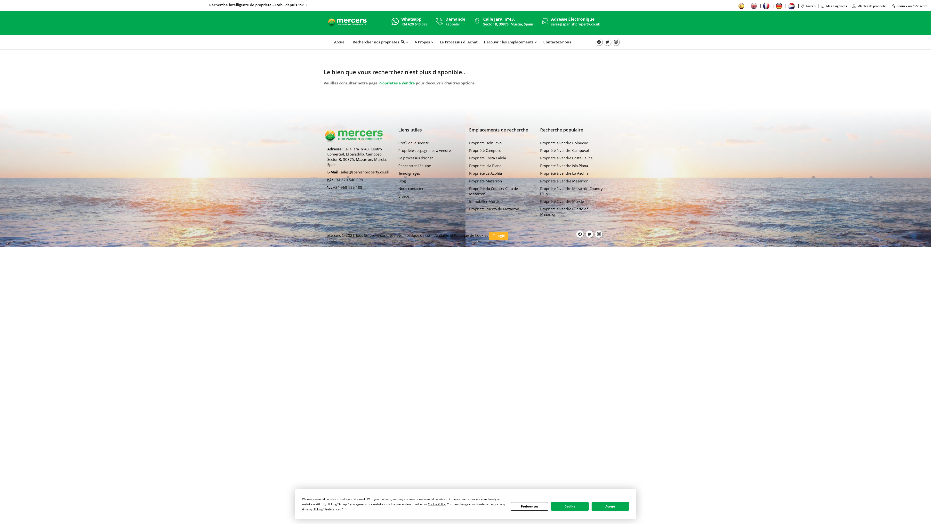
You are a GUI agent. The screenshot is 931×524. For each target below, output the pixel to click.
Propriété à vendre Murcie (562, 201)
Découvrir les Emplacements (508, 42)
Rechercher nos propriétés (377, 42)
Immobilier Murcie (484, 201)
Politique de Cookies (471, 235)
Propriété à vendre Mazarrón (564, 181)
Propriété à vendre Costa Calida (566, 158)
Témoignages (409, 173)
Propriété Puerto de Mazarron (494, 208)
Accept (610, 506)
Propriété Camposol (485, 150)
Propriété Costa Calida (487, 158)
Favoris (811, 6)
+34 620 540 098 (348, 179)
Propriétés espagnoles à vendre (424, 150)
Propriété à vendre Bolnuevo (564, 142)
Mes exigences (836, 6)
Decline (569, 506)
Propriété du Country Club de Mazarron (493, 191)
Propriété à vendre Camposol (564, 150)
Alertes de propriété (872, 6)
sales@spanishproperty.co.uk (575, 24)
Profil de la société (413, 142)
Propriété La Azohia (485, 173)
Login (500, 235)
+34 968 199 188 (347, 187)
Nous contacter (411, 188)
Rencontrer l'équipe (414, 165)
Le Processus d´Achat (459, 42)
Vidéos (403, 196)
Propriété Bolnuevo (485, 142)
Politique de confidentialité (427, 235)
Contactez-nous (557, 42)
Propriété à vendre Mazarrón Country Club (571, 191)
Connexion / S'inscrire (912, 6)
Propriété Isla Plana (485, 165)
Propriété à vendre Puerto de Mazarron (564, 211)
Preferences (529, 506)
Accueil (340, 42)
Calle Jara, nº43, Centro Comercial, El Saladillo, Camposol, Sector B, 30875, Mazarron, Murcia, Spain (357, 157)
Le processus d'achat (415, 158)
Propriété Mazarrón (485, 181)
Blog (402, 181)
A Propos (422, 42)
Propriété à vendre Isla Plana (564, 165)
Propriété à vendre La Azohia (564, 173)
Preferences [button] (332, 509)
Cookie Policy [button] (437, 504)
